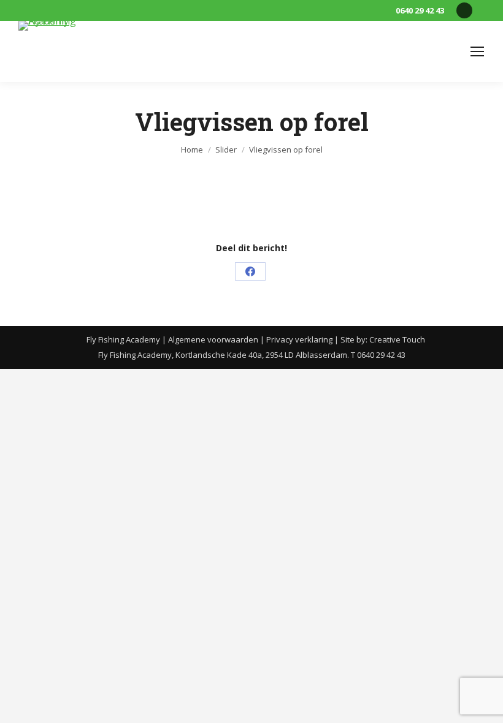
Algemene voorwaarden (213, 339)
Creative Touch (397, 339)
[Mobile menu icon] (477, 51)
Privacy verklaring (299, 339)
